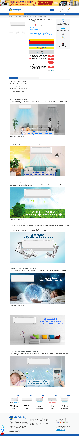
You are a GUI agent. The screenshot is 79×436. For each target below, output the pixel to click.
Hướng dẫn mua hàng (44, 418)
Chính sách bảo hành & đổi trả (34, 421)
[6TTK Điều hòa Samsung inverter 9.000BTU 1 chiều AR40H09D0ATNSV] (14, 400)
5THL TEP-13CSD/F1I (27, 405)
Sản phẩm (37, 14)
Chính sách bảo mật (33, 423)
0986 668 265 (35, 7)
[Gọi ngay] (2, 433)
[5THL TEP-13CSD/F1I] (27, 400)
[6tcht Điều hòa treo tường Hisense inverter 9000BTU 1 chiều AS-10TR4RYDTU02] (65, 400)
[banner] (39, 3)
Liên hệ (46, 14)
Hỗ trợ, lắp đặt (32, 418)
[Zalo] (2, 426)
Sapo (30, 434)
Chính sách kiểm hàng (34, 425)
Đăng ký (60, 11)
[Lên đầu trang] (77, 433)
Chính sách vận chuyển (34, 424)
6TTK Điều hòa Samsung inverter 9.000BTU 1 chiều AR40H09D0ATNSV (14, 406)
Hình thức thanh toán (44, 419)
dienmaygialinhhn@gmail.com (17, 430)
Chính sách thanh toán (34, 419)
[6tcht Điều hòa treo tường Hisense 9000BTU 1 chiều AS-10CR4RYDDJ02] (39, 400)
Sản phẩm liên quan (14, 391)
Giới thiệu (31, 14)
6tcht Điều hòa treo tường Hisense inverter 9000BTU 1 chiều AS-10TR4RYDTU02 (65, 406)
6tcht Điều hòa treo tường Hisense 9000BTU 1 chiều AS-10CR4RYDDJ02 (39, 406)
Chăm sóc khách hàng (44, 420)
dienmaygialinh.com (16, 431)
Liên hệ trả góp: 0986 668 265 (42, 40)
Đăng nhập (64, 11)
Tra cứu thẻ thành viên (44, 423)
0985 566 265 (40, 7)
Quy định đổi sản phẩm (44, 421)
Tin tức (41, 14)
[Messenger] (2, 430)
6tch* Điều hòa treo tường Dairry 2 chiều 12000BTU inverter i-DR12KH (52, 406)
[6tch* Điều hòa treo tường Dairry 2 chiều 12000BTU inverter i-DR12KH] (52, 400)
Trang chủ (26, 14)
